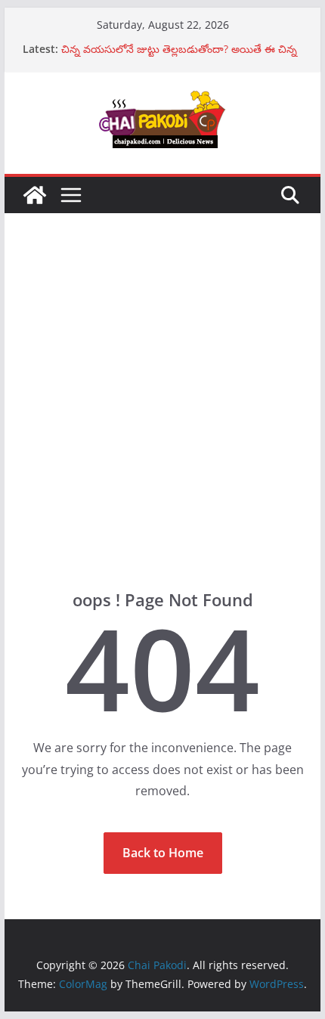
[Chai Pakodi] (35, 195)
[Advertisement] (162, 423)
